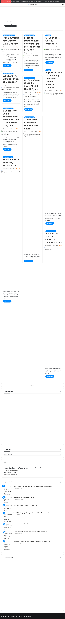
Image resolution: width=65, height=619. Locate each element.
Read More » (7, 65)
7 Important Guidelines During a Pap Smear (31, 124)
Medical (48, 35)
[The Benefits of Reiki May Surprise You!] (11, 229)
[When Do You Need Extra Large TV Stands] (8, 507)
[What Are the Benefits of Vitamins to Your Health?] (8, 526)
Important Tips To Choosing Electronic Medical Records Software (53, 80)
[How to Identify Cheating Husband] (8, 500)
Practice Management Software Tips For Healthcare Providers (32, 43)
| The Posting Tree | (27, 616)
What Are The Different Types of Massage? (11, 78)
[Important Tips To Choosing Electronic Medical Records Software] (54, 151)
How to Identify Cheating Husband (24, 497)
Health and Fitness (29, 35)
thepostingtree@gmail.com (10, 474)
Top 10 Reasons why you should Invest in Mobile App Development (33, 486)
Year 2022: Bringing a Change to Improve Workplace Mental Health (33, 513)
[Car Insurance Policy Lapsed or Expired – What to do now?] (8, 535)
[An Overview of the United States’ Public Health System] (32, 95)
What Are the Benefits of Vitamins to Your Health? (28, 524)
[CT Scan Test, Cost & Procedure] (54, 50)
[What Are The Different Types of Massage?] (11, 88)
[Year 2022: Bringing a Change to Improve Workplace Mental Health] (8, 517)
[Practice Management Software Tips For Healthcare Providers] (32, 56)
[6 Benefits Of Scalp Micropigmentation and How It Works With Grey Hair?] (11, 132)
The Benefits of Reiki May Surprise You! (11, 162)
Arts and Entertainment (9, 35)
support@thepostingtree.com (11, 470)
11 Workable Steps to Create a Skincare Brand (53, 238)
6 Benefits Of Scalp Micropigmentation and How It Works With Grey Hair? (11, 118)
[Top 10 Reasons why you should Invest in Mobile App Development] (8, 491)
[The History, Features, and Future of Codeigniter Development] (8, 545)
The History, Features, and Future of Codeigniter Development (32, 541)
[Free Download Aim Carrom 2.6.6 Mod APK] (11, 50)
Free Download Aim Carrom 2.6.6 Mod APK (11, 40)
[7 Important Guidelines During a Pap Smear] (32, 192)
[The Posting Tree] (32, 4)
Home (6, 21)
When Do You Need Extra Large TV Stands (25, 505)
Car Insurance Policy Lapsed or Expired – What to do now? (30, 532)
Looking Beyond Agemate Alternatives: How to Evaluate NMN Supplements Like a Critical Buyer (35, 1)
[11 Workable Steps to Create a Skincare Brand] (54, 306)
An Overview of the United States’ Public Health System (32, 85)
